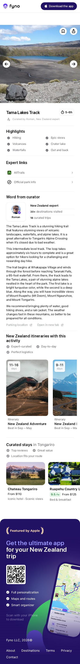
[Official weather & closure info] (40, 182)
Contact (12, 657)
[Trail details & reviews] (40, 173)
